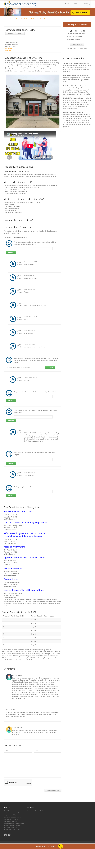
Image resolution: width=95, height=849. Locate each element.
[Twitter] (5, 834)
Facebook (8, 48)
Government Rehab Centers (36, 811)
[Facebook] (9, 834)
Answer (11, 252)
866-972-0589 (77, 44)
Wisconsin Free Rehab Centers (19, 19)
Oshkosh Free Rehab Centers (40, 19)
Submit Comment (53, 790)
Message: (6, 756)
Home (6, 19)
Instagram (8, 50)
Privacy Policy (16, 829)
